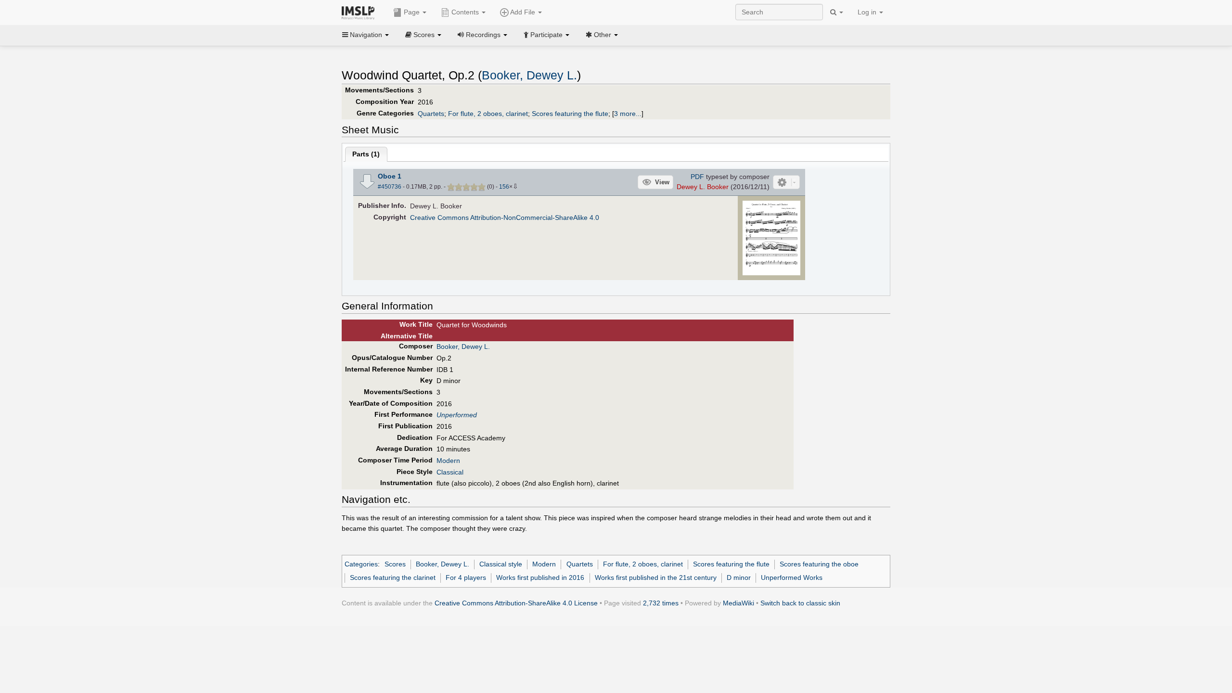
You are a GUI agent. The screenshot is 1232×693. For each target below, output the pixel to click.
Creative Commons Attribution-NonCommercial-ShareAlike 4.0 (504, 217)
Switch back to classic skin (800, 603)
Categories (361, 564)
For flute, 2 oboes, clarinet (488, 113)
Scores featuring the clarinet (393, 577)
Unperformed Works (791, 577)
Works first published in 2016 (540, 577)
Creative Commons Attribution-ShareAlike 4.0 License (516, 603)
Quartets (431, 113)
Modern (448, 460)
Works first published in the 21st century (656, 577)
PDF (697, 176)
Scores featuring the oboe (819, 564)
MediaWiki (738, 603)
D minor (739, 577)
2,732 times (661, 603)
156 (504, 186)
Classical (449, 472)
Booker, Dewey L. (529, 75)
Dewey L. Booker (703, 187)
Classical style (500, 564)
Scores (395, 564)
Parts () (366, 154)
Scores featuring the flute (570, 113)
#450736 (389, 186)
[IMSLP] (360, 12)
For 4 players (466, 577)
